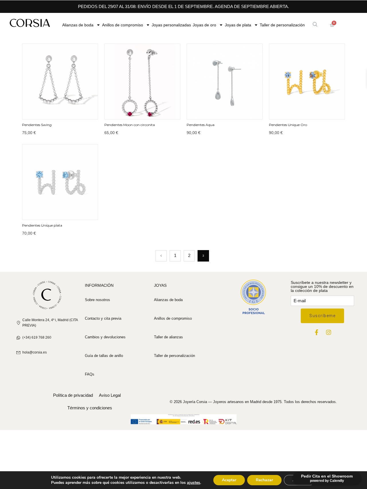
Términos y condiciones (89, 407)
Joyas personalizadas (171, 25)
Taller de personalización (282, 25)
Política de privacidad (73, 395)
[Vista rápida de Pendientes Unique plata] (53, 210)
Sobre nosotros (97, 300)
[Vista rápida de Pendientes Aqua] (218, 109)
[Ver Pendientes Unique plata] (60, 182)
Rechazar (264, 480)
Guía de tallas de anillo (104, 356)
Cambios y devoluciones (105, 337)
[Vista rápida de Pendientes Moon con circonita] (135, 109)
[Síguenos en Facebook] (316, 332)
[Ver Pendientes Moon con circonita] (142, 81)
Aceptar (229, 480)
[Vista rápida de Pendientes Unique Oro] (300, 109)
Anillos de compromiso (122, 25)
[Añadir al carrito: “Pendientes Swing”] (67, 109)
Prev (161, 256)
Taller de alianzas (168, 337)
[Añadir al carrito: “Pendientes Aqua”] (231, 109)
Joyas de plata (238, 25)
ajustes (193, 482)
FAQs (89, 374)
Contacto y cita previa (103, 318)
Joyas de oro (204, 25)
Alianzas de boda (77, 25)
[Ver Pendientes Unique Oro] (307, 81)
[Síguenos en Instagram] (328, 332)
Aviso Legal (110, 395)
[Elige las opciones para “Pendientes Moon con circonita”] (149, 109)
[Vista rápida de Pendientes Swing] (53, 109)
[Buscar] (315, 24)
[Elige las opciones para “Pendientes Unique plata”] (67, 210)
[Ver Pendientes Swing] (60, 81)
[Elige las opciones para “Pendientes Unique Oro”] (313, 109)
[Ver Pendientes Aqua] (224, 81)
